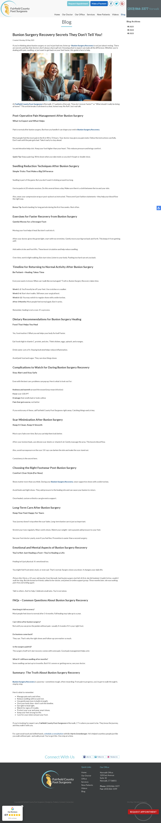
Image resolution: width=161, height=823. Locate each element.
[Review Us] (122, 5)
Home (57, 14)
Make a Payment (99, 3)
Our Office (80, 14)
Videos (115, 14)
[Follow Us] (116, 5)
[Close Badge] (22, 806)
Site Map (130, 802)
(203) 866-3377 (137, 8)
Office (84, 778)
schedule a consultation (53, 734)
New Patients (103, 14)
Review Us (114, 757)
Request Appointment (78, 3)
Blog (123, 14)
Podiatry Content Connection (63, 802)
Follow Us (100, 757)
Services (91, 14)
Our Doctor (67, 14)
